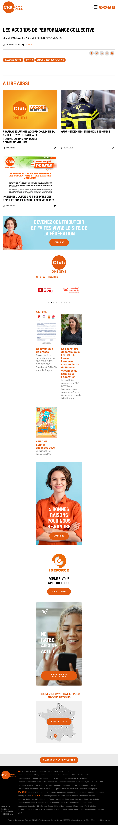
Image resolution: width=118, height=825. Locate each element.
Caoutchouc (33, 792)
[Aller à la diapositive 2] (51, 302)
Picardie (34, 810)
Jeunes (30, 785)
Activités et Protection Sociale (34, 771)
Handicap (22, 785)
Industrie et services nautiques (62, 792)
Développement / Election (28, 778)
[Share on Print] (112, 53)
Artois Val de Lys (24, 799)
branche (22, 792)
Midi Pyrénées (90, 806)
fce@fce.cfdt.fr (103, 820)
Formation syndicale (84, 782)
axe (19, 771)
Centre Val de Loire (91, 799)
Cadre (55, 771)
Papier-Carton (81, 792)
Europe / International (66, 782)
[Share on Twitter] (96, 53)
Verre (29, 796)
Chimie (41, 792)
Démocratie (84, 775)
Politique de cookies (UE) (7, 813)
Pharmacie (99, 792)
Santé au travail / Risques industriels (54, 789)
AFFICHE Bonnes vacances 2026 (45, 445)
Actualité (28, 45)
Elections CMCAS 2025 (27, 782)
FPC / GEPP (98, 782)
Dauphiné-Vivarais (43, 803)
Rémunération (23, 789)
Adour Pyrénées (50, 796)
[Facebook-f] (109, 7)
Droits (29, 60)
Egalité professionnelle (77, 778)
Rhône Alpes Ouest (76, 810)
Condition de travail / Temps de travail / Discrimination (39, 775)
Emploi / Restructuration (50, 60)
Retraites (34, 789)
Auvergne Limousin (40, 799)
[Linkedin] (101, 7)
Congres (66, 775)
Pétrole (91, 792)
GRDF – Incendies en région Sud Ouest (85, 132)
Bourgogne (69, 799)
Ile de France (87, 803)
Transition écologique (88, 789)
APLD (49, 771)
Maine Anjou (78, 806)
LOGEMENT (38, 785)
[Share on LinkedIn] (102, 53)
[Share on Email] (107, 53)
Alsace (92, 796)
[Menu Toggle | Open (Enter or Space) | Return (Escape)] (92, 7)
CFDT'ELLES (64, 771)
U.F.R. (20, 813)
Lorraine (69, 806)
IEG (47, 792)
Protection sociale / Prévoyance (86, 785)
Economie (63, 778)
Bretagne (79, 799)
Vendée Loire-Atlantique (94, 810)
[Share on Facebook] (91, 53)
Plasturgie (22, 796)
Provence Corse (60, 810)
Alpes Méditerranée (80, 796)
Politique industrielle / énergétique (59, 785)
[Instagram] (113, 7)
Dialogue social (13, 60)
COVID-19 (75, 775)
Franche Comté (58, 803)
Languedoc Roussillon (27, 806)
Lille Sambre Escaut (45, 806)
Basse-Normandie (56, 799)
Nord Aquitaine (24, 810)
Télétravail (74, 789)
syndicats (37, 796)
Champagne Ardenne (26, 803)
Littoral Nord (59, 806)
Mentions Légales (5, 808)
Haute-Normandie (73, 803)
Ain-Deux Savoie (64, 796)
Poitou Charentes (46, 810)
